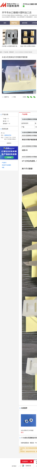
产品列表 (6, 52)
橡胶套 (32, 443)
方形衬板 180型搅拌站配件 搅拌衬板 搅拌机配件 (14, 46)
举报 (14, 97)
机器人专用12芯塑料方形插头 (27, 46)
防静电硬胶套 (25, 443)
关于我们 (14, 466)
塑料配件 (11, 52)
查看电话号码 (7, 135)
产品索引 (4, 162)
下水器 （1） (6, 119)
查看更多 (9, 143)
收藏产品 (6, 97)
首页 (1, 52)
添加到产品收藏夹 (6, 165)
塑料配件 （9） (7, 123)
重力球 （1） (6, 121)
